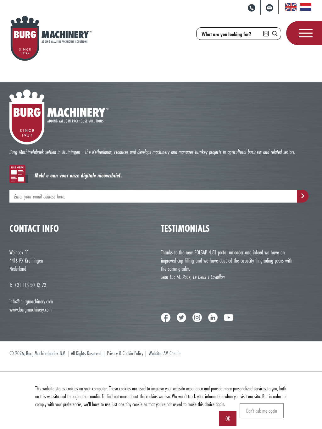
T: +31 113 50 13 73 (27, 285)
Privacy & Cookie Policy (125, 353)
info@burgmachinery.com (31, 301)
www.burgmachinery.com (30, 309)
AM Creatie (172, 353)
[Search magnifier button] (274, 33)
